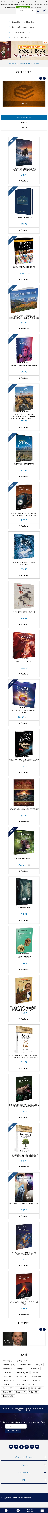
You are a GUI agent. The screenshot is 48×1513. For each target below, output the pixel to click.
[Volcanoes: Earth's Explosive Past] (24, 1286)
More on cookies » (37, 7)
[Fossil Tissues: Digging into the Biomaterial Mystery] (24, 497)
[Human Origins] (24, 941)
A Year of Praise (24, 218)
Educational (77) (9, 1380)
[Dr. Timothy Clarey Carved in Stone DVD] (24, 448)
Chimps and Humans (24, 859)
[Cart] (44, 10)
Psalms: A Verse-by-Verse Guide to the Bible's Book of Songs (24, 1057)
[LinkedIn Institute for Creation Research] (37, 1447)
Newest (24, 122)
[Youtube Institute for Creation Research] (26, 1447)
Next (44, 50)
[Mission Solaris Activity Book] (24, 1187)
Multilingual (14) (36, 1388)
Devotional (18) (21, 1376)
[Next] (44, 78)
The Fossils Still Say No (24, 612)
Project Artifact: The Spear (24, 366)
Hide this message (23, 7)
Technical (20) (8, 1396)
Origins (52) (7, 1392)
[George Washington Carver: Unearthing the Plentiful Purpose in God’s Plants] (24, 990)
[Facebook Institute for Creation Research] (11, 1447)
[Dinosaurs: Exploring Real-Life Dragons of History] (24, 1088)
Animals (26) (7, 1361)
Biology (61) (21, 1369)
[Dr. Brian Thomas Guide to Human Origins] (24, 250)
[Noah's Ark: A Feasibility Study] (24, 793)
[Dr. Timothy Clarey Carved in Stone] (24, 645)
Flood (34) (37, 1380)
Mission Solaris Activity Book (24, 1204)
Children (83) (34, 1369)
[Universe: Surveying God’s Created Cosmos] (24, 1236)
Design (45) (7, 1376)
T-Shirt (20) (33, 1392)
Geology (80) (8, 1388)
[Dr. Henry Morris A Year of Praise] (24, 201)
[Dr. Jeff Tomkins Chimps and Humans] (24, 842)
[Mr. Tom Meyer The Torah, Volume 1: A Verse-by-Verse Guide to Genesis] (24, 1138)
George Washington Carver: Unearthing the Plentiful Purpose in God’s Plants (24, 1008)
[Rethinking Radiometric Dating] (24, 694)
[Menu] (42, 1510)
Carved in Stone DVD (24, 464)
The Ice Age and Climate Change (24, 564)
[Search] (33, 10)
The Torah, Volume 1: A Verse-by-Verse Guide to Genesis (24, 1155)
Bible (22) (38, 1365)
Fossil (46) (6, 1384)
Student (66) (20, 1392)
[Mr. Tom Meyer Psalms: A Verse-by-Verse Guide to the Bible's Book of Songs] (24, 1039)
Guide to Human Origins (24, 267)
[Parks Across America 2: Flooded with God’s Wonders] (24, 300)
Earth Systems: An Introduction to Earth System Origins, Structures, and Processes (24, 416)
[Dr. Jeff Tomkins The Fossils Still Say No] (24, 596)
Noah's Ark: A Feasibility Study (24, 809)
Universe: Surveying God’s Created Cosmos (24, 1254)
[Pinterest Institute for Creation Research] (21, 1447)
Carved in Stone (24, 661)
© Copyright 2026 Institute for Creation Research (16, 1498)
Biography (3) (8, 1369)
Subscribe (15, 1431)
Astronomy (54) (25, 1365)
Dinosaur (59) (36, 1376)
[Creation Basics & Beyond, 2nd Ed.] (24, 743)
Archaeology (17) (9, 1365)
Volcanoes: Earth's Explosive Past (24, 1303)
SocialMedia (30, 1510)
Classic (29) (7, 1373)
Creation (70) (37, 1373)
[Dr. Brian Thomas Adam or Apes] (24, 891)
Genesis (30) (19, 1384)
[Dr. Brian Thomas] (24, 1339)
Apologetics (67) (22, 1361)
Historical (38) (22, 1388)
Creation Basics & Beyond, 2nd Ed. (24, 761)
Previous (3, 50)
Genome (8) (32, 1384)
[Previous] (40, 78)
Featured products (24, 117)
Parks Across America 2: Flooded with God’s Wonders (24, 317)
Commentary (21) (22, 1373)
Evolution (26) (24, 1380)
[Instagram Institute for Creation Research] (32, 1447)
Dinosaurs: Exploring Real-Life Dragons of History (24, 1106)
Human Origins (24, 957)
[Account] (38, 10)
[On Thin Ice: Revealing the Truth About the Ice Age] (24, 152)
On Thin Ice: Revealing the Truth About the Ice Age (24, 169)
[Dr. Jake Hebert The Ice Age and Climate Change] (24, 546)
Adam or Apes (24, 908)
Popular (24, 128)
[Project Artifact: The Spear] (24, 349)
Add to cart (25, 181)
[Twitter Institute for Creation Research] (16, 1447)
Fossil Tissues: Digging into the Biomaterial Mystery (24, 514)
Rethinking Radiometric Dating (24, 711)
